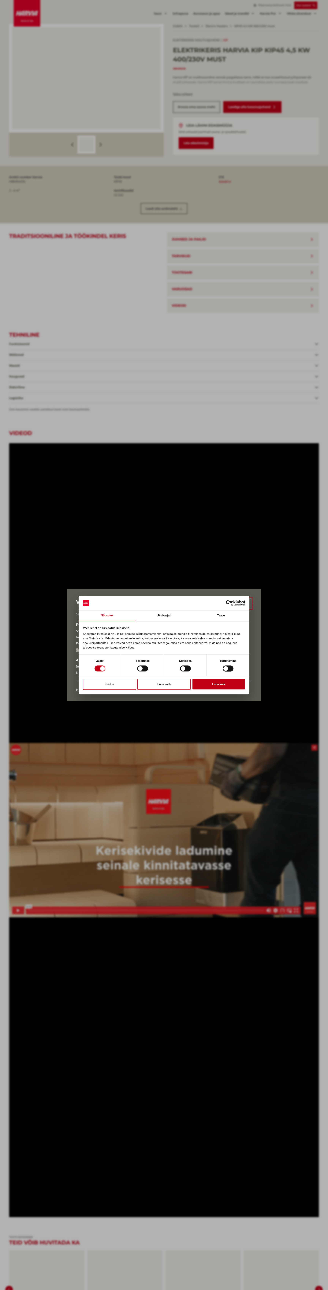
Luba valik (164, 684)
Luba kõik (218, 684)
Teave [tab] (221, 615)
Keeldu (109, 684)
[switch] (142, 668)
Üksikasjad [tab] (164, 615)
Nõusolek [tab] (107, 615)
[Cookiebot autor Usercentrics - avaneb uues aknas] (228, 603)
